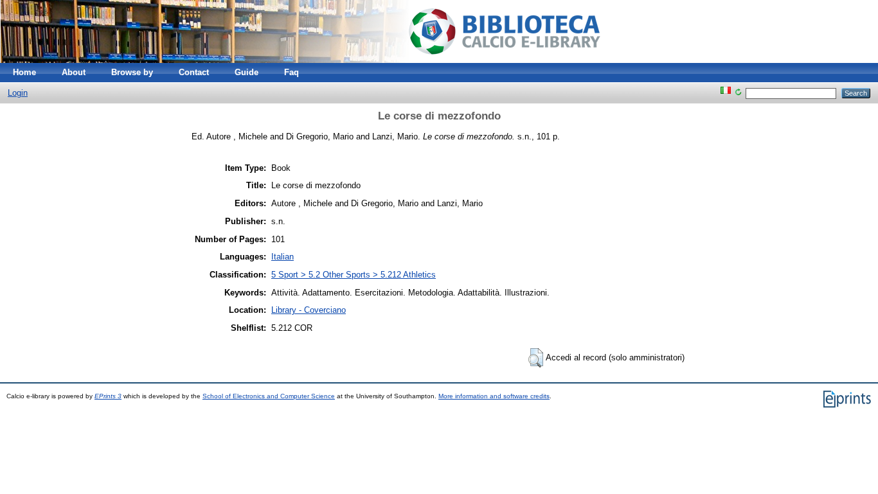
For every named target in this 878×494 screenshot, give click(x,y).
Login (18, 93)
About (73, 72)
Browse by (132, 72)
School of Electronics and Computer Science (268, 396)
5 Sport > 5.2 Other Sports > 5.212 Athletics (353, 274)
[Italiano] (726, 93)
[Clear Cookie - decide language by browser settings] (738, 93)
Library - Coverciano (308, 310)
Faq (291, 72)
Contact (194, 72)
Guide (246, 72)
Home (24, 72)
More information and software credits (494, 396)
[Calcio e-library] (311, 60)
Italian (282, 256)
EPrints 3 (107, 396)
